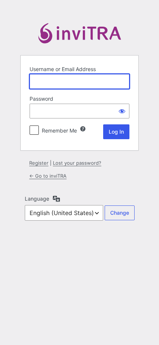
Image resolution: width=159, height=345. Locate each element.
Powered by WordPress (79, 34)
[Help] (82, 128)
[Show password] (122, 111)
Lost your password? (77, 163)
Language (37, 198)
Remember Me (59, 130)
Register (38, 163)
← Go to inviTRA (48, 176)
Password (41, 99)
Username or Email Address (63, 69)
